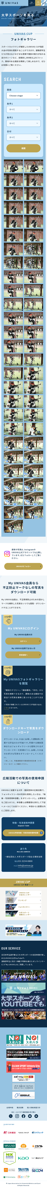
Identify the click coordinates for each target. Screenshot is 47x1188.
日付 (9, 131)
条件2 (10, 117)
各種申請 (10, 1107)
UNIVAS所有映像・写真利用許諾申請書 (23, 833)
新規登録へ (23, 655)
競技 (9, 89)
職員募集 (20, 1107)
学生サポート (32, 3)
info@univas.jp (25, 865)
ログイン (23, 641)
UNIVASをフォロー (23, 566)
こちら (6, 708)
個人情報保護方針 (33, 1107)
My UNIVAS (38, 4)
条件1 (10, 103)
